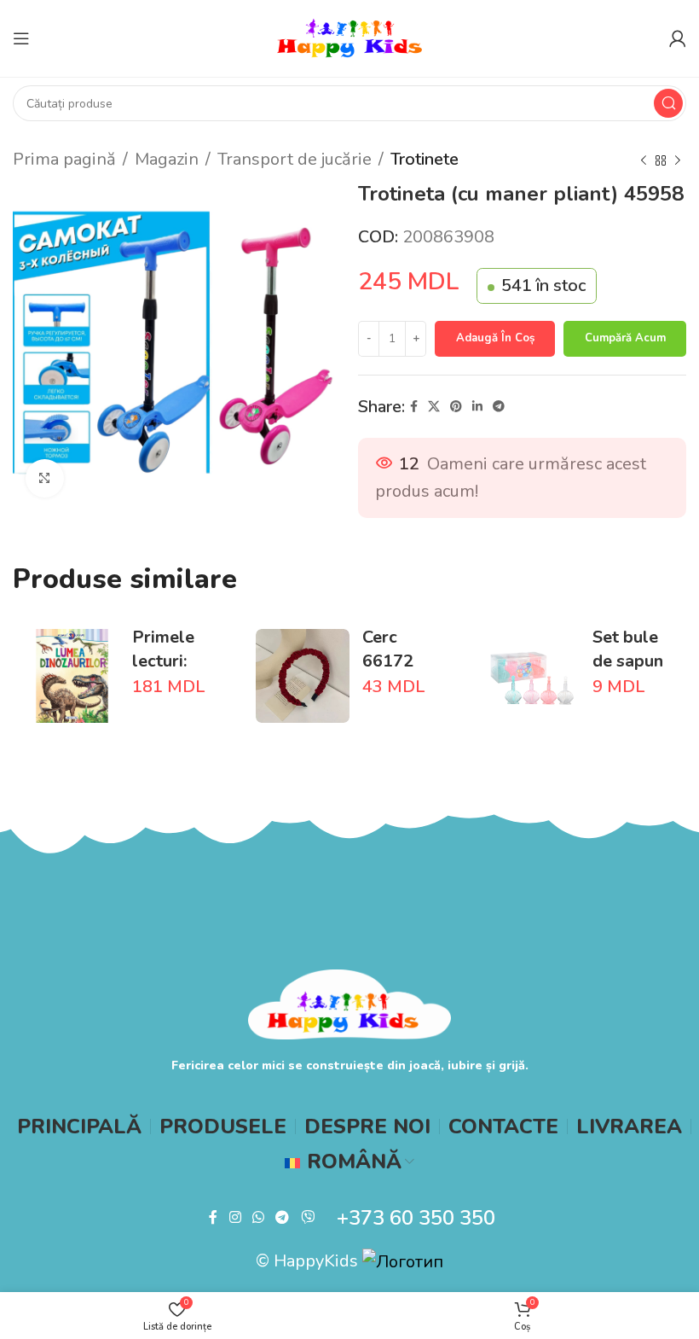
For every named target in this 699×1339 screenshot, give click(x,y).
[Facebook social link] (414, 407)
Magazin (167, 159)
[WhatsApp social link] (257, 1217)
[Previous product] (643, 161)
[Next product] (677, 161)
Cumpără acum (625, 338)
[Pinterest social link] (456, 407)
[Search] (668, 103)
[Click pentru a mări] (45, 478)
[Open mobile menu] (21, 38)
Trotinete (424, 159)
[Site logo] (349, 37)
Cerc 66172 (387, 649)
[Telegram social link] (499, 407)
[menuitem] (349, 1161)
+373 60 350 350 (416, 1217)
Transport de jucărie (294, 159)
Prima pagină (64, 159)
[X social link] (434, 407)
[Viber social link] (307, 1217)
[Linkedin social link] (477, 407)
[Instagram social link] (234, 1217)
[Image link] (349, 1002)
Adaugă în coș (495, 338)
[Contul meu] (678, 38)
